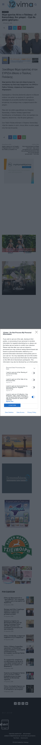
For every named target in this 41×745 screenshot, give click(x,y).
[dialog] (20, 372)
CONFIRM (12, 405)
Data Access (20, 412)
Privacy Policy (31, 412)
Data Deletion (9, 412)
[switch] (33, 373)
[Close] (37, 333)
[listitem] (20, 368)
